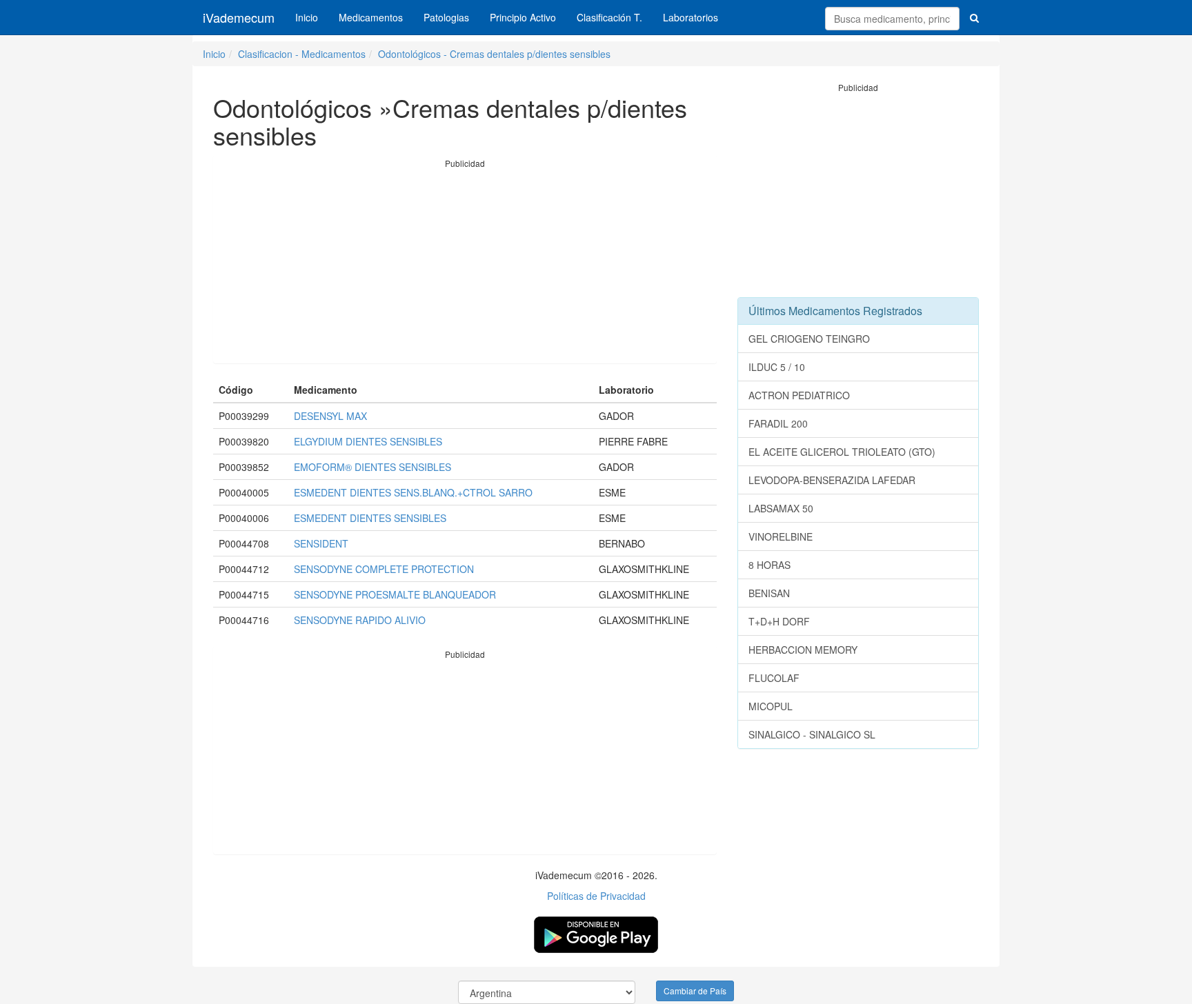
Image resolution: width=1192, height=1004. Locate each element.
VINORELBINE (780, 536)
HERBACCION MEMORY (802, 649)
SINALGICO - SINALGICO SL (811, 734)
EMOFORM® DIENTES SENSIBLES (372, 467)
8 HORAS (769, 565)
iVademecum (239, 17)
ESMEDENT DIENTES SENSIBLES (370, 518)
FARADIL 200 (778, 423)
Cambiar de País (695, 990)
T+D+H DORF (779, 621)
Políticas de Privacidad (596, 896)
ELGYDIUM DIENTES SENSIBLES (368, 441)
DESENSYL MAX (330, 416)
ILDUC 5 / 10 (776, 367)
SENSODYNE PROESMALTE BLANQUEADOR (395, 594)
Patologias (446, 17)
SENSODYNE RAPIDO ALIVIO (360, 620)
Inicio (306, 17)
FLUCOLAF (773, 678)
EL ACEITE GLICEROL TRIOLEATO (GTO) (841, 452)
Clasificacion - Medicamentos (302, 54)
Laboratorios (690, 17)
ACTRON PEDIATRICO (799, 395)
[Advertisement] (465, 266)
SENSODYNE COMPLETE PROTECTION (384, 569)
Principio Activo (523, 17)
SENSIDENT (321, 543)
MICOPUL (770, 706)
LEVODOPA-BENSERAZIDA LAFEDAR (831, 480)
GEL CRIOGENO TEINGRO (809, 338)
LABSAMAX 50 (780, 508)
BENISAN (769, 593)
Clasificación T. (609, 17)
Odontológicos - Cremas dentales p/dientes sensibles (494, 54)
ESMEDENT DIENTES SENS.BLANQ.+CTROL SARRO (413, 492)
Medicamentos (371, 17)
